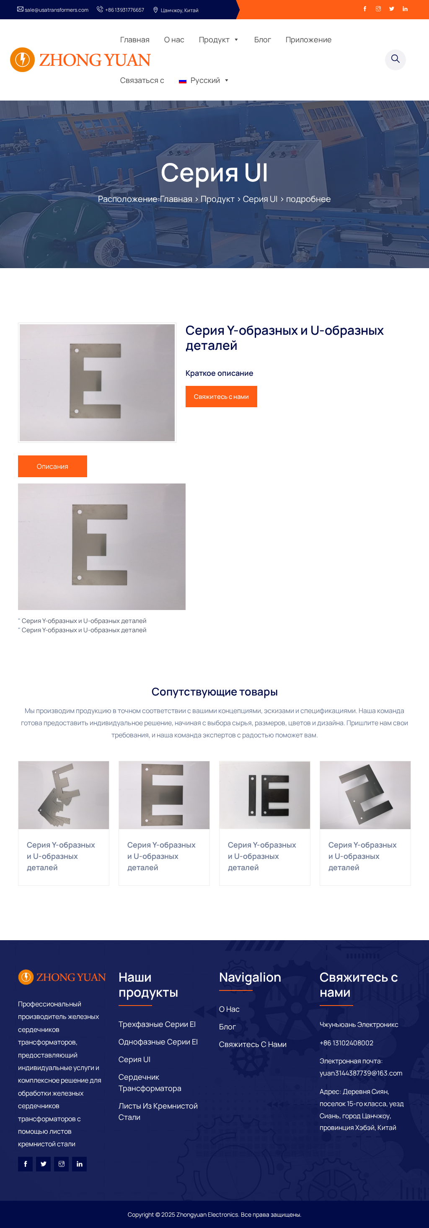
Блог (262, 39)
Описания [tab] (52, 466)
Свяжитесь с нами (221, 396)
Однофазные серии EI (158, 1042)
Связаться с (142, 80)
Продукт (214, 39)
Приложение (309, 39)
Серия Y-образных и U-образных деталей (84, 620)
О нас (174, 39)
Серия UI (215, 172)
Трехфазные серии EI (157, 1024)
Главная (135, 39)
